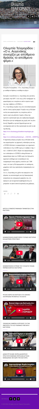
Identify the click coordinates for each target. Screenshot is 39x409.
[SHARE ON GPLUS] (11, 193)
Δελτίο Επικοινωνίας (20, 16)
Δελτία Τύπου (27, 41)
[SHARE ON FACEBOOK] (8, 193)
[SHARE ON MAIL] (18, 193)
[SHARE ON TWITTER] (4, 193)
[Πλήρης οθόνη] (34, 232)
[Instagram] (36, 16)
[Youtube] (32, 16)
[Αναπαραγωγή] (5, 232)
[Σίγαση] (31, 232)
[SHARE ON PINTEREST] (14, 193)
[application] (19, 224)
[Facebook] (28, 16)
